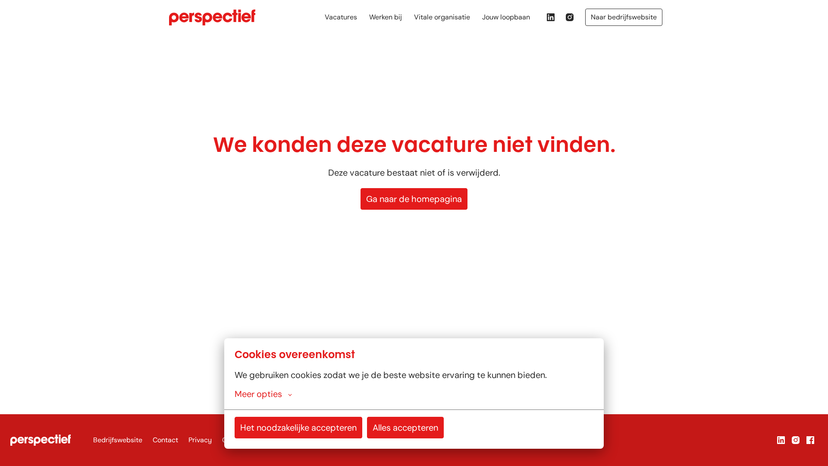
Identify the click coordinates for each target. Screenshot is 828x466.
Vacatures (341, 17)
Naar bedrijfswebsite (624, 17)
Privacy (200, 439)
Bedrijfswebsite (117, 439)
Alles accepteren (405, 427)
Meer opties (258, 394)
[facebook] (810, 440)
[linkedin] (550, 17)
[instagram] (569, 17)
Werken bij (385, 17)
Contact (165, 439)
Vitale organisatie (442, 17)
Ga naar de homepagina (414, 199)
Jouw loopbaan (506, 17)
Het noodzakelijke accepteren (298, 427)
